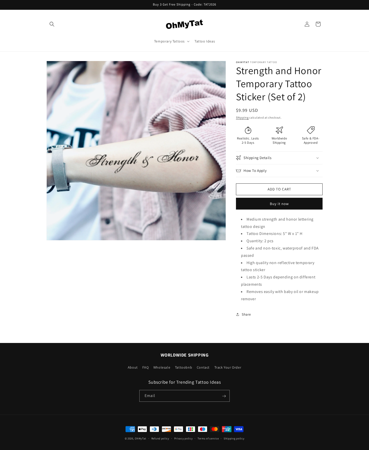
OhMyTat (140, 438)
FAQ (145, 367)
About (133, 367)
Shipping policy (234, 438)
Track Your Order (227, 367)
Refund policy (160, 438)
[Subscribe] (223, 396)
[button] (51, 24)
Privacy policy (183, 438)
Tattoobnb (183, 367)
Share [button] (246, 314)
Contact (203, 367)
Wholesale (161, 367)
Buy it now (279, 203)
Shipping (242, 117)
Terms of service (208, 438)
